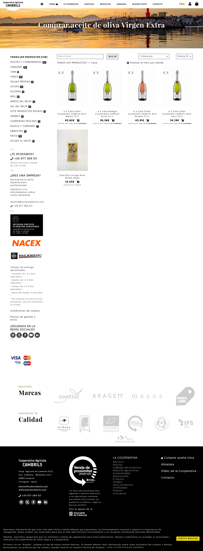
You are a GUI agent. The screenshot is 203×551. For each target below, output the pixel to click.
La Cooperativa (71, 4)
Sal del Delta (20, 106)
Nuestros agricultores (126, 471)
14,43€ (70, 182)
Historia (117, 465)
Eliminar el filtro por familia (146, 63)
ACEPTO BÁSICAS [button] (188, 539)
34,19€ (175, 120)
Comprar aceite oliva (178, 458)
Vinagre (117, 482)
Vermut (16, 116)
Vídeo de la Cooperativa (178, 471)
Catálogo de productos (127, 468)
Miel (14, 97)
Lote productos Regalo (27, 111)
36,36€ (105, 120)
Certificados (120, 488)
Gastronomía (120, 476)
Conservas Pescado (25, 121)
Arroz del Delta (22, 101)
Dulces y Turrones (24, 126)
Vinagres (18, 67)
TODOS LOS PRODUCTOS (72, 63)
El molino (118, 479)
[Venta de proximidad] (135, 424)
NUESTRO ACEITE (139, 4)
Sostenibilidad (121, 473)
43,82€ (70, 120)
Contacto (158, 4)
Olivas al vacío (22, 141)
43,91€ (140, 120)
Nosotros (118, 462)
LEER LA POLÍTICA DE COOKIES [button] (125, 547)
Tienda (52, 4)
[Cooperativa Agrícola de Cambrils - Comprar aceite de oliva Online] (41, 4)
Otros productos (123, 485)
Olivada (17, 92)
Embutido (18, 131)
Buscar (113, 57)
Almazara (121, 4)
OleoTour (89, 4)
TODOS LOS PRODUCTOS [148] (29, 57)
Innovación (119, 494)
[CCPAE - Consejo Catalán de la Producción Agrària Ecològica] (84, 424)
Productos (105, 4)
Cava (94, 63)
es (181, 4)
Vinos (16, 77)
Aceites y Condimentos (28, 62)
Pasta (15, 136)
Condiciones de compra (25, 311)
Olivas (16, 87)
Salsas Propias (21, 82)
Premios (118, 491)
